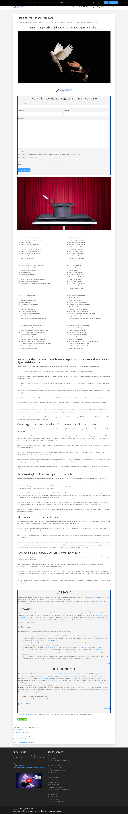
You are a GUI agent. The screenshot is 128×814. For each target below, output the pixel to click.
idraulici (46, 678)
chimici (41, 678)
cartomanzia (25, 652)
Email (66, 110)
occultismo (87, 615)
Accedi (49, 810)
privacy (78, 154)
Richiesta (22, 118)
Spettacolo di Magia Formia (21, 739)
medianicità (28, 654)
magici (76, 676)
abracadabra (82, 647)
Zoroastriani (22, 604)
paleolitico (45, 617)
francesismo (42, 676)
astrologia (97, 649)
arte (31, 674)
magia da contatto (29, 643)
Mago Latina (53, 758)
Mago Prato (53, 772)
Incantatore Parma (54, 797)
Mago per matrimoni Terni (56, 763)
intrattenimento (68, 674)
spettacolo (58, 674)
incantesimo (47, 647)
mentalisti (66, 685)
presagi (90, 652)
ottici (50, 678)
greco (42, 601)
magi (88, 601)
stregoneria (21, 617)
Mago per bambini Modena (56, 765)
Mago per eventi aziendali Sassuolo (23, 742)
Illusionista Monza (54, 775)
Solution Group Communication (53, 811)
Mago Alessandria (54, 756)
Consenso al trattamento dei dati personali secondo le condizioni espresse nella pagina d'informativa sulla (50, 154)
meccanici (29, 678)
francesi (69, 617)
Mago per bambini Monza (56, 801)
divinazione (45, 649)
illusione (54, 680)
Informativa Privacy (18, 810)
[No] (126, 3)
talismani (55, 640)
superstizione (99, 615)
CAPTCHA (21, 164)
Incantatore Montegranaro (21, 733)
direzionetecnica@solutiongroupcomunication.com (30, 767)
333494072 (21, 765)
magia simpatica (35, 636)
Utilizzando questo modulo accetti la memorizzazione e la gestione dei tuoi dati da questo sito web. (46, 161)
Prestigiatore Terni (54, 777)
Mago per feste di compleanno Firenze (60, 760)
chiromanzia (35, 652)
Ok (106, 3)
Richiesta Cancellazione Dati (31, 810)
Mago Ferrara (53, 794)
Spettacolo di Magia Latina (56, 787)
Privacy (21, 151)
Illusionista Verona (54, 799)
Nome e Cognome (24, 103)
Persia (31, 604)
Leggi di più (114, 3)
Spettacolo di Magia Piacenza (57, 768)
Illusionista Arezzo (54, 782)
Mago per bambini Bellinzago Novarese (24, 736)
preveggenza (102, 652)
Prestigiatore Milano (55, 784)
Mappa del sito (43, 810)
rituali (61, 599)
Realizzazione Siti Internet (20, 811)
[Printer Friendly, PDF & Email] (22, 719)
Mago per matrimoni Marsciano (26, 714)
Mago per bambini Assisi (20, 729)
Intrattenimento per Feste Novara (58, 770)
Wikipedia (106, 663)
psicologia (78, 687)
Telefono (22, 110)
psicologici (56, 678)
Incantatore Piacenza (55, 780)
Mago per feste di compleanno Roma (59, 789)
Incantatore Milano (54, 792)
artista (79, 674)
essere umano (96, 597)
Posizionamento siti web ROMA (36, 811)
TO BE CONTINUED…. (25, 704)
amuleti (48, 640)
